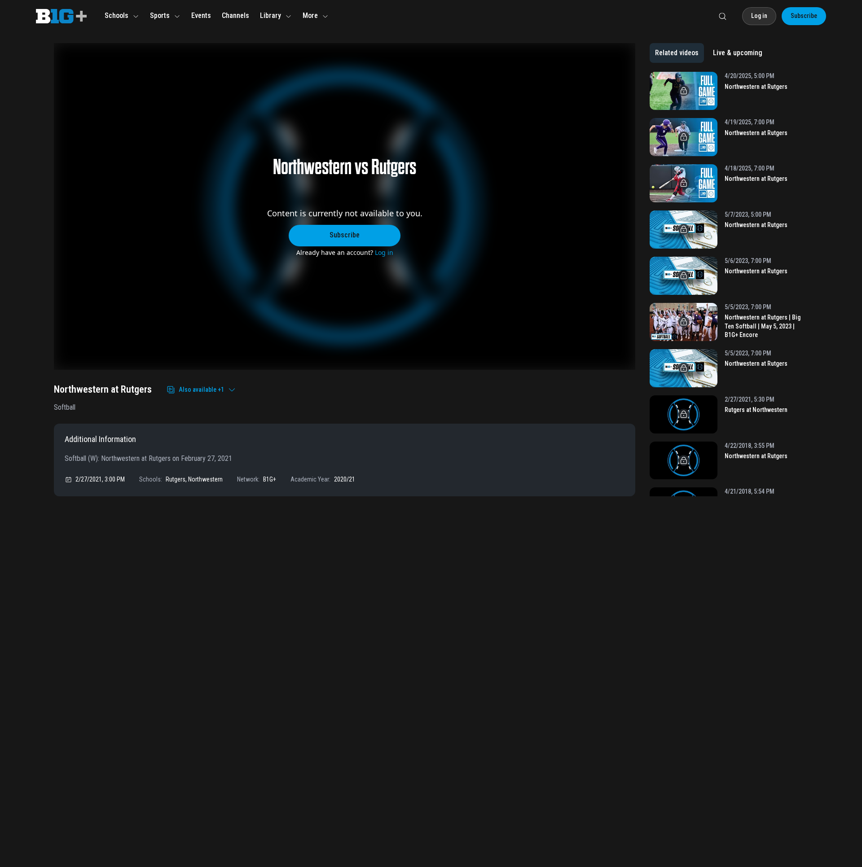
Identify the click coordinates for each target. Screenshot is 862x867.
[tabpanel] (729, 284)
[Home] (61, 16)
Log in (384, 252)
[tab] (677, 53)
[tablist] (709, 53)
